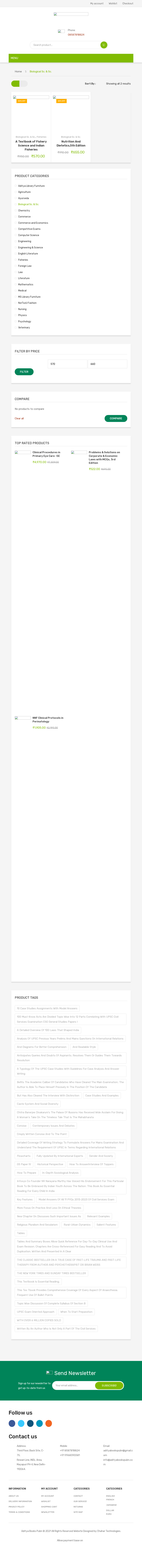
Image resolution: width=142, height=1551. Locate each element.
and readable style (84, 1047)
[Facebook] (12, 1423)
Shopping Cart (49, 1507)
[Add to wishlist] (27, 110)
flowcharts (23, 1156)
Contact (78, 1496)
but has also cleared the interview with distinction (48, 1095)
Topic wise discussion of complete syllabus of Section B (51, 1303)
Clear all (19, 418)
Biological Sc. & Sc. (25, 137)
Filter (24, 371)
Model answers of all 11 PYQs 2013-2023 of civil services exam (76, 1199)
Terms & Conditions (19, 1512)
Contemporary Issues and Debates (54, 1125)
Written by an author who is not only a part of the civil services (56, 1328)
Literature (24, 278)
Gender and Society (101, 1156)
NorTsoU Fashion (27, 302)
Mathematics (25, 284)
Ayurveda (23, 198)
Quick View (18, 117)
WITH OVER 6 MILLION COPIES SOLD (39, 1320)
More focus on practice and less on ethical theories (49, 1207)
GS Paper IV (24, 1164)
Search (103, 44)
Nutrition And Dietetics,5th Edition (71, 143)
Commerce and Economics (33, 222)
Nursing (22, 309)
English (110, 1496)
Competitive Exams (29, 229)
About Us (14, 1496)
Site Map (78, 1512)
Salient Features (106, 1224)
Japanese (111, 1505)
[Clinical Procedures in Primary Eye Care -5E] (23, 581)
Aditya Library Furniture (31, 186)
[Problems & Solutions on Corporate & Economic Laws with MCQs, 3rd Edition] (79, 581)
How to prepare (26, 1172)
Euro (109, 1514)
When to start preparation (76, 1311)
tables (21, 1233)
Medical (22, 290)
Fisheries (41, 137)
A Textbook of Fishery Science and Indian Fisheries (31, 145)
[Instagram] (30, 1423)
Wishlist (113, 3)
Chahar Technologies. (109, 1531)
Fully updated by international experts (60, 1156)
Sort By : (90, 83)
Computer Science (28, 235)
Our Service (80, 1501)
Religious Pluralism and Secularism (37, 1224)
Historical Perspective (50, 1164)
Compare (35, 110)
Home (18, 71)
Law (20, 272)
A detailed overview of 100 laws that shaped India (48, 1030)
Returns (78, 1507)
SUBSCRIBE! (109, 1385)
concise (21, 1125)
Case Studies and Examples (102, 1095)
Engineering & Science (30, 247)
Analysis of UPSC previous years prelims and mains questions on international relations (70, 1038)
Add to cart (18, 110)
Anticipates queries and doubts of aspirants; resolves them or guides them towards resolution (69, 1058)
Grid (15, 84)
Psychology (24, 321)
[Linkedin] (39, 1423)
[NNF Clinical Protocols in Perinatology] (23, 846)
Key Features (25, 1199)
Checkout (127, 3)
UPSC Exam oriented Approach (35, 1311)
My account (97, 3)
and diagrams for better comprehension (41, 1047)
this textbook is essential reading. (38, 1281)
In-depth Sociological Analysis (60, 1172)
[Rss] (48, 1423)
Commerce (24, 216)
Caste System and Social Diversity (37, 1103)
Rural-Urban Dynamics (77, 1224)
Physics (22, 315)
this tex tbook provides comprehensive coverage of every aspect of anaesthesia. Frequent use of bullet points (67, 1293)
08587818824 (76, 34)
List (24, 84)
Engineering (24, 241)
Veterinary (24, 327)
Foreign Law (25, 266)
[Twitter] (21, 1423)
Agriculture (24, 192)
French (110, 1499)
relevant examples (98, 1216)
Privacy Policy (16, 1507)
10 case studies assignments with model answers (47, 1008)
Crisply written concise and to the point (42, 1134)
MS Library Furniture (29, 296)
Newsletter (47, 1512)
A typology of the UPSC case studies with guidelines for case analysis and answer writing (68, 1071)
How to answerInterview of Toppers (91, 1164)
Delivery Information (20, 1501)
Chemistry (24, 210)
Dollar (110, 1510)
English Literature (28, 253)
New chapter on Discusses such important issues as (49, 1216)
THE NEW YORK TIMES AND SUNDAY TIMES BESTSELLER (51, 1273)
